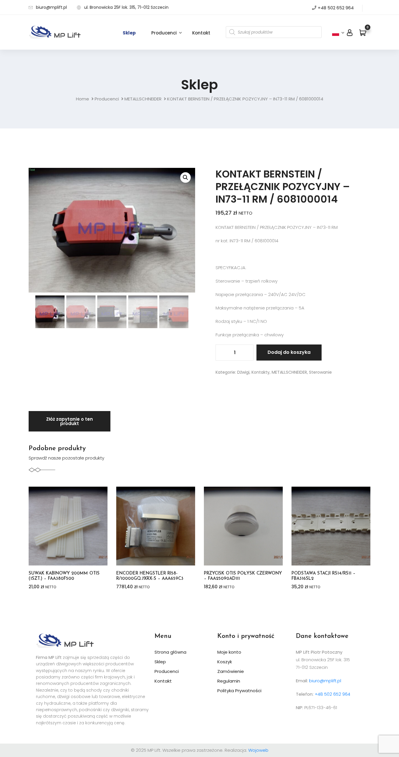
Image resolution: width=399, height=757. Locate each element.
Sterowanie (320, 372)
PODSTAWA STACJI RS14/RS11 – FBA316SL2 (323, 576)
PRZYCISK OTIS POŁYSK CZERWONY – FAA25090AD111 (243, 576)
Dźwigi (243, 372)
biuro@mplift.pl (51, 7)
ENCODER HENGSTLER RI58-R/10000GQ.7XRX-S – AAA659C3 (149, 576)
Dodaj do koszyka (289, 352)
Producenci (164, 33)
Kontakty (260, 372)
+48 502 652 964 (336, 8)
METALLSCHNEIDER (143, 99)
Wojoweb (258, 750)
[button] (185, 177)
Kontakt (201, 33)
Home (82, 99)
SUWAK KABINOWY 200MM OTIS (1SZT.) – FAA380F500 (64, 576)
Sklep (129, 33)
